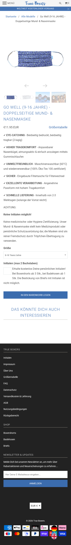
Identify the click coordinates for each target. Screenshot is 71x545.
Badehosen (9, 439)
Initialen (7, 357)
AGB (5, 402)
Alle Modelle (28, 16)
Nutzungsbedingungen (15, 409)
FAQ (5, 383)
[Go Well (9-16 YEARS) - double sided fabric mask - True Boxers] (35, 58)
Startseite (11, 16)
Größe (7, 248)
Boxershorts (9, 433)
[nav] (8, 3)
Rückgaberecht (11, 415)
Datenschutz (10, 390)
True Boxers (39, 521)
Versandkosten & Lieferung (17, 396)
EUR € (35, 505)
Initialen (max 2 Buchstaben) (20, 263)
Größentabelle (58, 127)
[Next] (44, 85)
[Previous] (26, 85)
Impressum (9, 364)
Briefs (6, 446)
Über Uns (8, 370)
